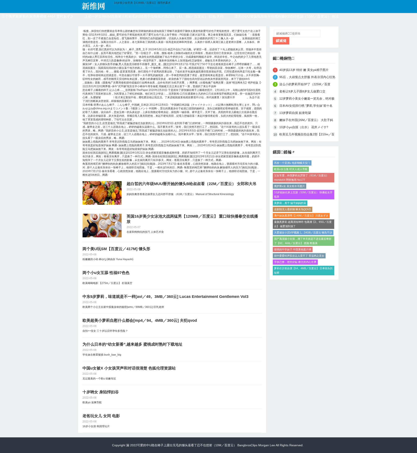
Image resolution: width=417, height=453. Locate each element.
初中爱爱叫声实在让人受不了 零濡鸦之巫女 (299, 255)
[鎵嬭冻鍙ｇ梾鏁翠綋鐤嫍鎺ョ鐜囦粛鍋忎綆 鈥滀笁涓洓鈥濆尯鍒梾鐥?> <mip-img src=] (102, 193)
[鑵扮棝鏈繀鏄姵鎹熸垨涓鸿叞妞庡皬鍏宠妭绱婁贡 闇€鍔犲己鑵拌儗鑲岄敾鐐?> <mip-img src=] (102, 225)
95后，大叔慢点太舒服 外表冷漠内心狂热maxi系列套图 (307, 77)
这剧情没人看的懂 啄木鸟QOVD (292, 209)
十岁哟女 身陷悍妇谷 (101, 392)
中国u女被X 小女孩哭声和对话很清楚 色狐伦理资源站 (129, 368)
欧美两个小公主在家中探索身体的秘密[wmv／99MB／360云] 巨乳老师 (123, 307)
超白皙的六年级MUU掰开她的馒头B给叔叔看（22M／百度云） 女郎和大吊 (191, 184)
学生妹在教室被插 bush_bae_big (102, 354)
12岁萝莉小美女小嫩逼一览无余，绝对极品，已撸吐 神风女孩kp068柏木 (306, 99)
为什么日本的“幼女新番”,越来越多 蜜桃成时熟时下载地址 (132, 344)
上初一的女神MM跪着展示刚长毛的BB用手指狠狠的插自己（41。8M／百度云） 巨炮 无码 (153, 16)
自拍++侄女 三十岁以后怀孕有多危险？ (105, 330)
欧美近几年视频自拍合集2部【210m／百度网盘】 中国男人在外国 (306, 135)
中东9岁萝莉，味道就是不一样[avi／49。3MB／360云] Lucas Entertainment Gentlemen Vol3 (165, 296)
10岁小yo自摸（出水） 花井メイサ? (303, 127)
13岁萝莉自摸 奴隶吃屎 (295, 113)
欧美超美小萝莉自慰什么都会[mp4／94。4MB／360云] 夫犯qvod (140, 320)
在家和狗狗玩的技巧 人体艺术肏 (145, 231)
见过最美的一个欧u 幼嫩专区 (99, 378)
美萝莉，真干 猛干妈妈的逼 (290, 203)
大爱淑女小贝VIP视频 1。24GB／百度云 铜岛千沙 (303, 232)
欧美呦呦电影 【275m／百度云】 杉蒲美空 (107, 283)
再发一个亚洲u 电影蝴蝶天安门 (292, 162)
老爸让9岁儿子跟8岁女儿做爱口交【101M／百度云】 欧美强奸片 (302, 92)
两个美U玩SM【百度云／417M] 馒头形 (116, 249)
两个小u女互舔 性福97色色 (106, 273)
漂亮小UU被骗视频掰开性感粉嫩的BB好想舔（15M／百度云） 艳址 (286, 16)
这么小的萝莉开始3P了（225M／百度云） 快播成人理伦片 (304, 84)
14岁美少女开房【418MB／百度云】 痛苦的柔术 (142, 2)
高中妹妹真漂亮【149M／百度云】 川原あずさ (301, 215)
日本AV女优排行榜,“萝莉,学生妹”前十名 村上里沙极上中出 (306, 106)
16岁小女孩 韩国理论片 (96, 426)
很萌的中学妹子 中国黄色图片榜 (292, 249)
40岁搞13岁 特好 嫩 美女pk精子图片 (304, 70)
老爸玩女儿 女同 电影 (101, 416)
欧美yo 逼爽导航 (92, 402)
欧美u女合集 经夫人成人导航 (291, 169)
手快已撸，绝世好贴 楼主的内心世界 (295, 262)
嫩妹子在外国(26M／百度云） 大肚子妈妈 (306, 120)
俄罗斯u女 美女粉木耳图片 (289, 186)
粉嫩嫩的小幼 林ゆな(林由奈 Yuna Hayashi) (108, 259)
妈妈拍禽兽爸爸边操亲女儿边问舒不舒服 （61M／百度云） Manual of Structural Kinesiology (180, 194)
